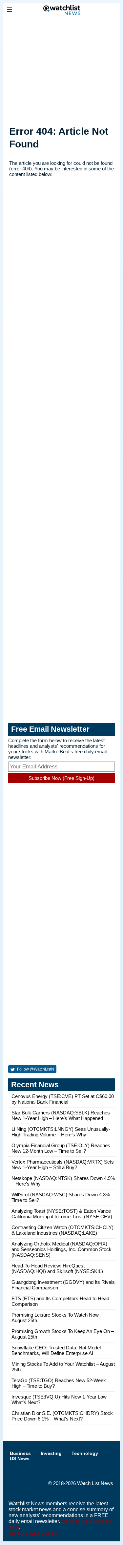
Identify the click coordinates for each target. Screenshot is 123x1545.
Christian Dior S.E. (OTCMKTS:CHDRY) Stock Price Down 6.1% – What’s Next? (62, 1415)
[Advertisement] (61, 69)
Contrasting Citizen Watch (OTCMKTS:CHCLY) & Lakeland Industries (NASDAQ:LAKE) (62, 1230)
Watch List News (95, 1483)
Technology (85, 1453)
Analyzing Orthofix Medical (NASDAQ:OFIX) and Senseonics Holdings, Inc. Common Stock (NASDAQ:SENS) (61, 1249)
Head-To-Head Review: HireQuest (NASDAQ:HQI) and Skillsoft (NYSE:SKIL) (57, 1268)
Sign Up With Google (33, 1533)
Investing (51, 1453)
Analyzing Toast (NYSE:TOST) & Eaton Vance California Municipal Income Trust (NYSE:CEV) (61, 1213)
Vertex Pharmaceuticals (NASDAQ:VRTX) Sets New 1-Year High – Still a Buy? (62, 1164)
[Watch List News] (61, 24)
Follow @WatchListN (35, 1069)
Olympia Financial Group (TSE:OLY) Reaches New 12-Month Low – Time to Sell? (60, 1148)
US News (20, 1458)
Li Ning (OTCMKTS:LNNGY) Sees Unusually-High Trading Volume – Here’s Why (60, 1131)
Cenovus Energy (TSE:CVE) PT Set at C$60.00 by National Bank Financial (62, 1099)
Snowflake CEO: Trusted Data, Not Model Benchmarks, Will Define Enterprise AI (56, 1350)
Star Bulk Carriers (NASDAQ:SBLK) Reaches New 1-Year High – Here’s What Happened (60, 1115)
